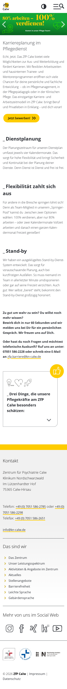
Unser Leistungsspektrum (27, 563)
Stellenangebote (20, 581)
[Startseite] (6, 6)
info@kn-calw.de (14, 530)
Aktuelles (15, 575)
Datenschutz (12, 679)
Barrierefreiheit (19, 586)
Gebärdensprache (21, 598)
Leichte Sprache (20, 592)
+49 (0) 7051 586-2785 (31, 507)
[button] (62, 24)
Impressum (37, 674)
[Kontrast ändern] (43, 6)
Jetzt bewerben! (19, 118)
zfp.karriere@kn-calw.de (24, 357)
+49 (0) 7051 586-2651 (30, 518)
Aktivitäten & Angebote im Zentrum (33, 569)
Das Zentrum (18, 558)
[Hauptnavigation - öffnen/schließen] (57, 6)
